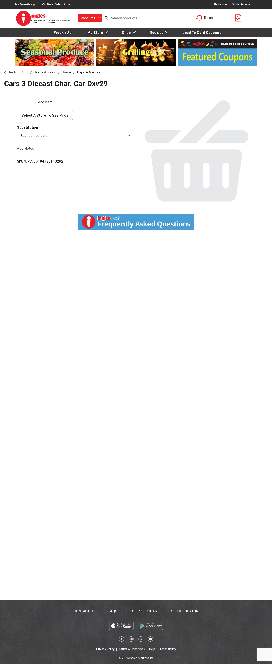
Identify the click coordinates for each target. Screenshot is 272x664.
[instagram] (131, 639)
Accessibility (167, 649)
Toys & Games (88, 72)
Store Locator (184, 611)
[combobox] (90, 18)
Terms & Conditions (132, 649)
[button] (45, 101)
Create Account (241, 4)
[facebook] (121, 639)
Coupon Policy (144, 611)
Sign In (222, 4)
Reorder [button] (211, 18)
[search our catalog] (106, 18)
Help (152, 649)
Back (11, 72)
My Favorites (23, 4)
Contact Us (84, 611)
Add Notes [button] (25, 148)
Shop (24, 72)
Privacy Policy (105, 649)
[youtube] (150, 639)
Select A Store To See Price (44, 115)
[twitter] (140, 639)
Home (66, 72)
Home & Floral (45, 72)
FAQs (112, 611)
